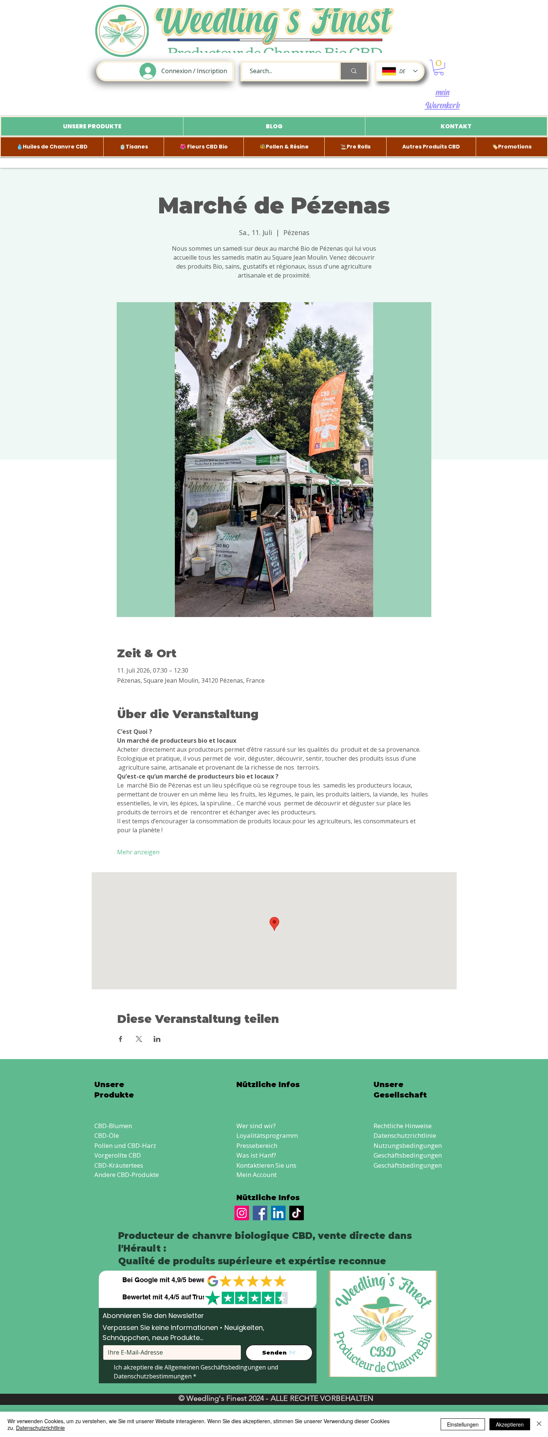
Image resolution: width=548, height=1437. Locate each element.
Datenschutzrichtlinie (405, 1135)
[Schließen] (539, 1424)
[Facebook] (260, 1213)
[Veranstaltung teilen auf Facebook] (120, 1039)
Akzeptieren (510, 1424)
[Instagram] (241, 1213)
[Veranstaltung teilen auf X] (138, 1039)
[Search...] (353, 71)
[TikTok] (296, 1213)
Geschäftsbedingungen (408, 1155)
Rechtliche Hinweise (403, 1125)
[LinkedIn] (278, 1213)
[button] (438, 67)
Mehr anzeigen (138, 852)
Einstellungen (463, 1424)
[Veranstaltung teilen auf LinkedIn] (157, 1039)
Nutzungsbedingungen (408, 1145)
